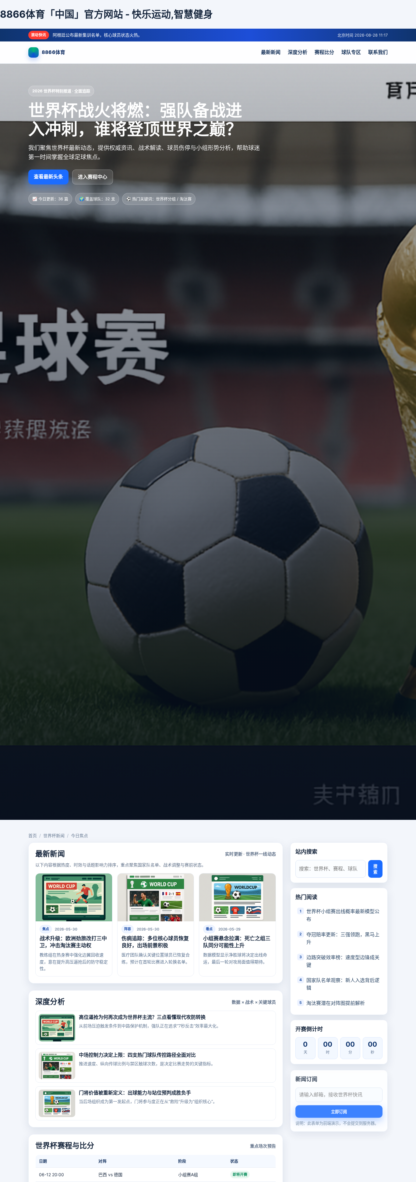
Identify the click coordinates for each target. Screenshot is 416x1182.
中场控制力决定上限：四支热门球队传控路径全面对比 (137, 1055)
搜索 (375, 869)
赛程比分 (324, 52)
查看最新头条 (48, 176)
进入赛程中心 (92, 177)
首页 (32, 835)
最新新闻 (270, 52)
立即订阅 (339, 1111)
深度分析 (297, 52)
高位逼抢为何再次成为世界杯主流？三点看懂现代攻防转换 (142, 1017)
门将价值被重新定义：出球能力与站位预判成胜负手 (135, 1093)
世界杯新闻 (54, 835)
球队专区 (351, 52)
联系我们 (378, 52)
